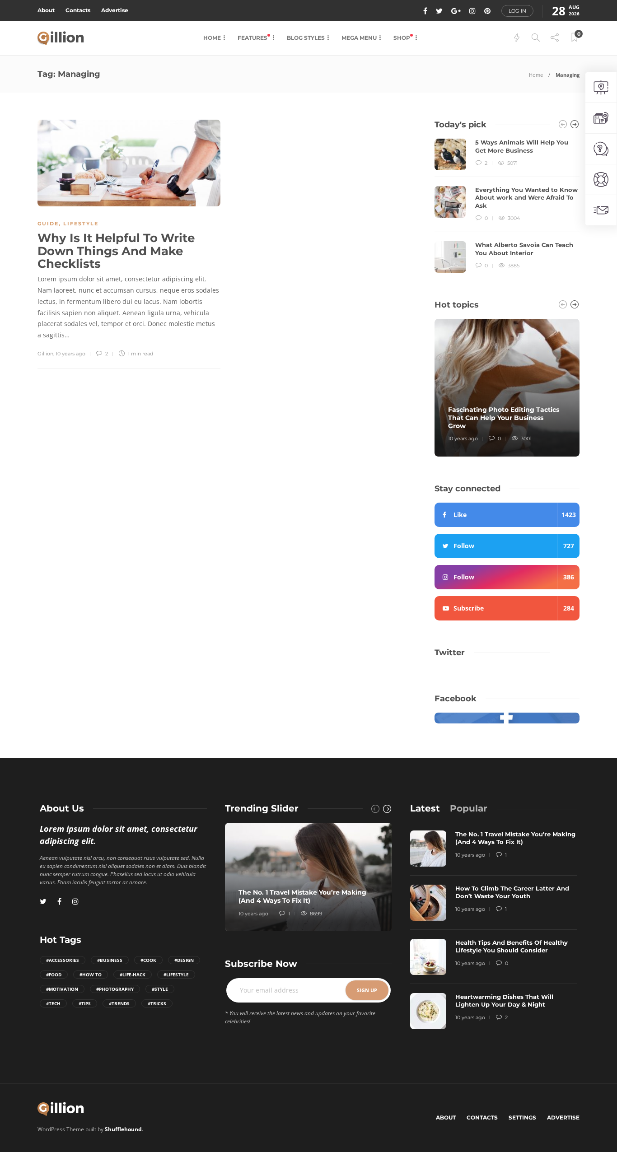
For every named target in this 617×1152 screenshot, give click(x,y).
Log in (517, 11)
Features (253, 37)
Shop (402, 37)
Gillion (45, 353)
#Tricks (157, 1003)
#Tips (85, 1003)
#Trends (119, 1003)
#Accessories (62, 960)
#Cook (148, 960)
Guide (48, 223)
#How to (90, 974)
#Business (109, 960)
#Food (53, 974)
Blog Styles (306, 37)
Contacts (77, 10)
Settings (522, 1117)
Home (212, 37)
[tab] (425, 808)
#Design (184, 960)
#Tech (53, 1003)
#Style (160, 989)
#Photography (115, 989)
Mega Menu (359, 37)
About (46, 10)
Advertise (114, 10)
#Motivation (62, 989)
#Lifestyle (176, 974)
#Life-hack (132, 974)
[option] (507, 206)
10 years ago (70, 353)
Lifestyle (80, 223)
